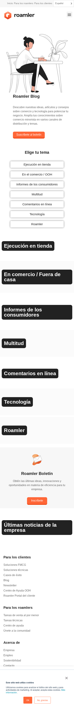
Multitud (37, 194)
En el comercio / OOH (37, 174)
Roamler (37, 224)
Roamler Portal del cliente (19, 595)
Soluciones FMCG (14, 564)
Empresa (8, 650)
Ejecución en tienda (37, 164)
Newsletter (10, 585)
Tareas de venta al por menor (21, 615)
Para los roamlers (23, 3)
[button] (69, 14)
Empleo (8, 655)
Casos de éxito (12, 575)
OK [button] (27, 700)
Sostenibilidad (12, 660)
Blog (6, 580)
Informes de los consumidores (37, 184)
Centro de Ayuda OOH (17, 590)
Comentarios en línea (37, 204)
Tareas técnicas (13, 620)
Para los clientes (43, 3)
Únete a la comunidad (16, 630)
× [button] (66, 677)
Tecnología (37, 214)
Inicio (10, 3)
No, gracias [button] (42, 700)
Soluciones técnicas (15, 570)
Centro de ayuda (13, 625)
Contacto (8, 665)
